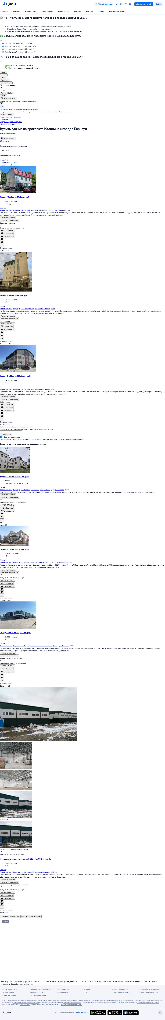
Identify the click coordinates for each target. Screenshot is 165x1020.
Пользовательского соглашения (43, 439)
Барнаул (16, 210)
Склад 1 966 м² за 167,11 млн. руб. (15, 632)
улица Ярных (45, 490)
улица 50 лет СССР (45, 562)
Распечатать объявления (31, 916)
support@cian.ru (25, 1004)
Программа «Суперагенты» (148, 989)
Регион (3, 93)
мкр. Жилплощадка (42, 210)
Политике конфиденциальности (148, 1002)
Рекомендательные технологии (71, 1004)
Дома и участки (47, 11)
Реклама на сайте (36, 992)
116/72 (53, 389)
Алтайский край (6, 210)
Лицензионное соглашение (72, 1002)
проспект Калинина (58, 210)
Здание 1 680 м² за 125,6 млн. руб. (15, 376)
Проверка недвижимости (148, 992)
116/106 (54, 872)
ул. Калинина (59, 490)
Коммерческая (63, 11)
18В (68, 210)
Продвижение (62, 992)
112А (53, 308)
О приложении (82, 1012)
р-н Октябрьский (27, 210)
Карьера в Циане (9, 995)
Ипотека (77, 11)
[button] (82, 20)
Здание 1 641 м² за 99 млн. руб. (14, 295)
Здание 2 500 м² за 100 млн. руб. (14, 476)
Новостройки (30, 11)
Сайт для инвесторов (37, 995)
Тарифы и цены (8, 992)
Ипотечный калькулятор (120, 992)
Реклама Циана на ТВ (119, 989)
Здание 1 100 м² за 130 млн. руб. (14, 549)
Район (10, 93)
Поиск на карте (63, 989)
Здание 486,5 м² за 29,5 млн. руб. (14, 197)
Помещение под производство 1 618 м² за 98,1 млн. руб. (25, 858)
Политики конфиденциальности (70, 439)
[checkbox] (3, 437)
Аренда (5, 11)
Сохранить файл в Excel (10, 916)
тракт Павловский (45, 646)
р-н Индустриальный (29, 562)
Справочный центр (9, 989)
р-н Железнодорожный (30, 490)
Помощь (87, 992)
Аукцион (87, 989)
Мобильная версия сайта (65, 1012)
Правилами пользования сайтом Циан (26, 1002)
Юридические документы (39, 989)
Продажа (16, 11)
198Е (55, 646)
